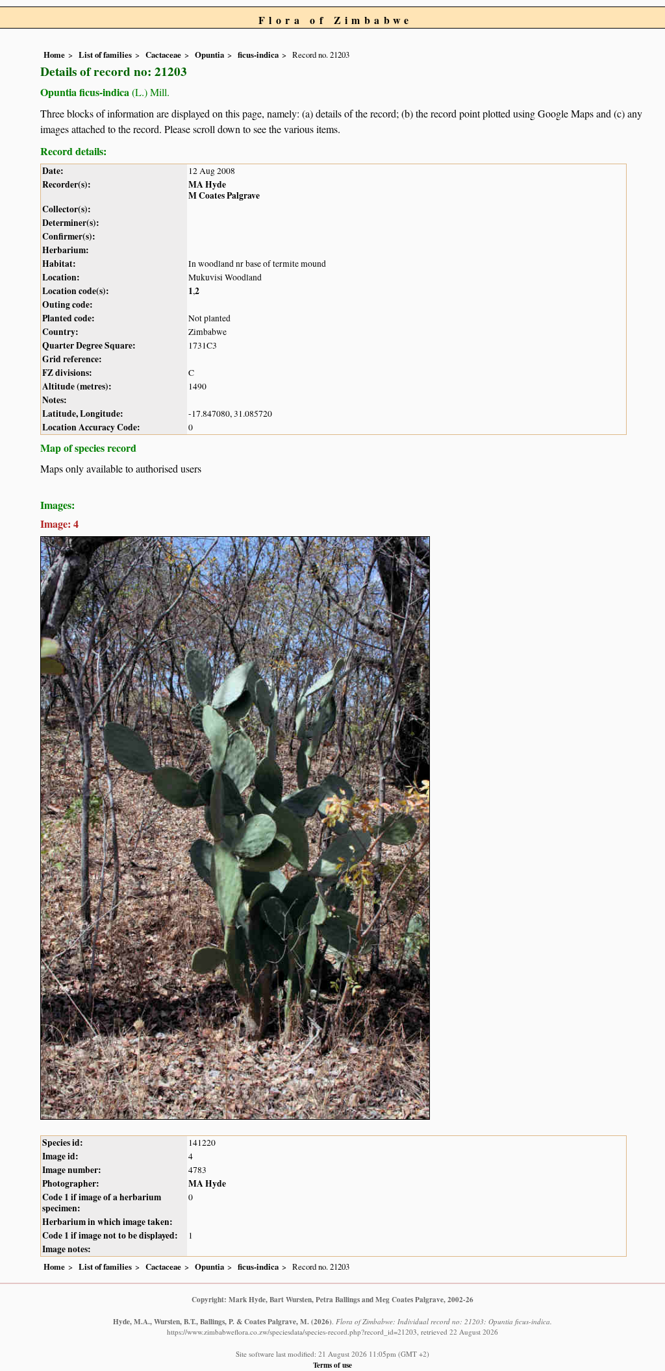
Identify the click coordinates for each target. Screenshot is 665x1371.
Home (54, 54)
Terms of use (332, 1364)
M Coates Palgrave (224, 195)
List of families (105, 54)
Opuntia (209, 54)
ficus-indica (258, 54)
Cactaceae (163, 54)
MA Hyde (207, 184)
